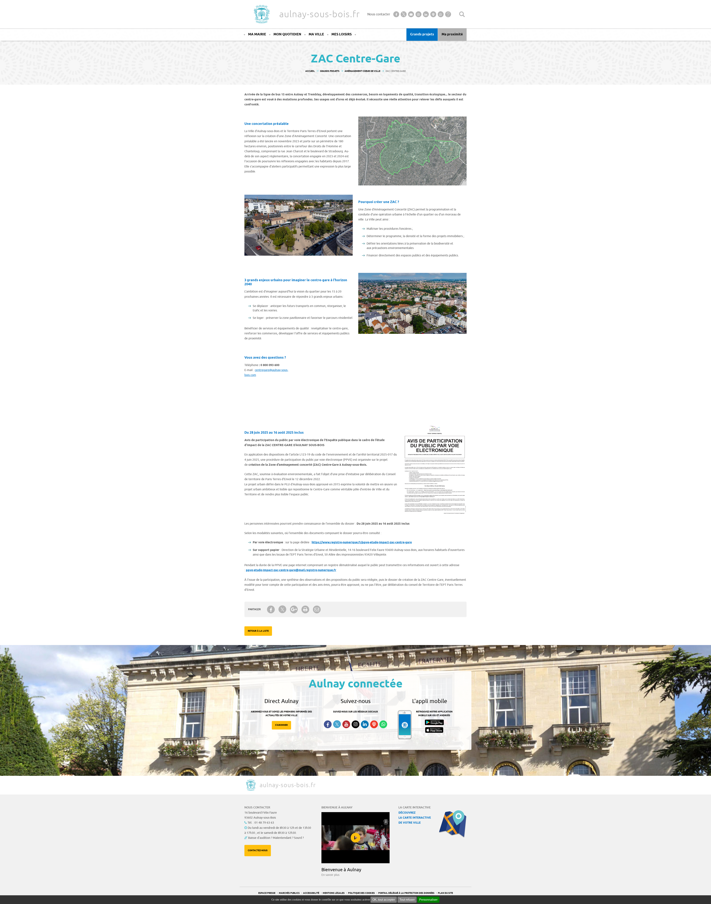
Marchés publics (289, 893)
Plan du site (445, 893)
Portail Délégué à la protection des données (406, 893)
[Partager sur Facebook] (271, 609)
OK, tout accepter (383, 899)
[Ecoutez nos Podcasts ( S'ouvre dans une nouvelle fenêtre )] (374, 724)
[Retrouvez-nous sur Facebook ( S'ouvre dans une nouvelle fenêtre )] (328, 724)
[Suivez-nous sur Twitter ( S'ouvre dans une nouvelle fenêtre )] (337, 724)
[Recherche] (462, 14)
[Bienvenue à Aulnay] (355, 837)
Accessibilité (311, 893)
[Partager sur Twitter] (282, 609)
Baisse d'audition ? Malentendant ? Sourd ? (276, 838)
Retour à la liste (258, 631)
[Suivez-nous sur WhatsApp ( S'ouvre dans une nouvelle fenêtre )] (383, 724)
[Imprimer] (305, 609)
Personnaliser (428, 899)
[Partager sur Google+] (294, 609)
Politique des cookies (361, 893)
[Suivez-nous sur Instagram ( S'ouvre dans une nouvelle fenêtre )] (355, 724)
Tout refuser (407, 899)
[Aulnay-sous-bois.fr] (261, 14)
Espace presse (266, 893)
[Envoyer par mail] (317, 609)
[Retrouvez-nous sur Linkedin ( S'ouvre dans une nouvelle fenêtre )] (365, 724)
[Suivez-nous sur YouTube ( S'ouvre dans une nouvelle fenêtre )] (346, 724)
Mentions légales (334, 893)
